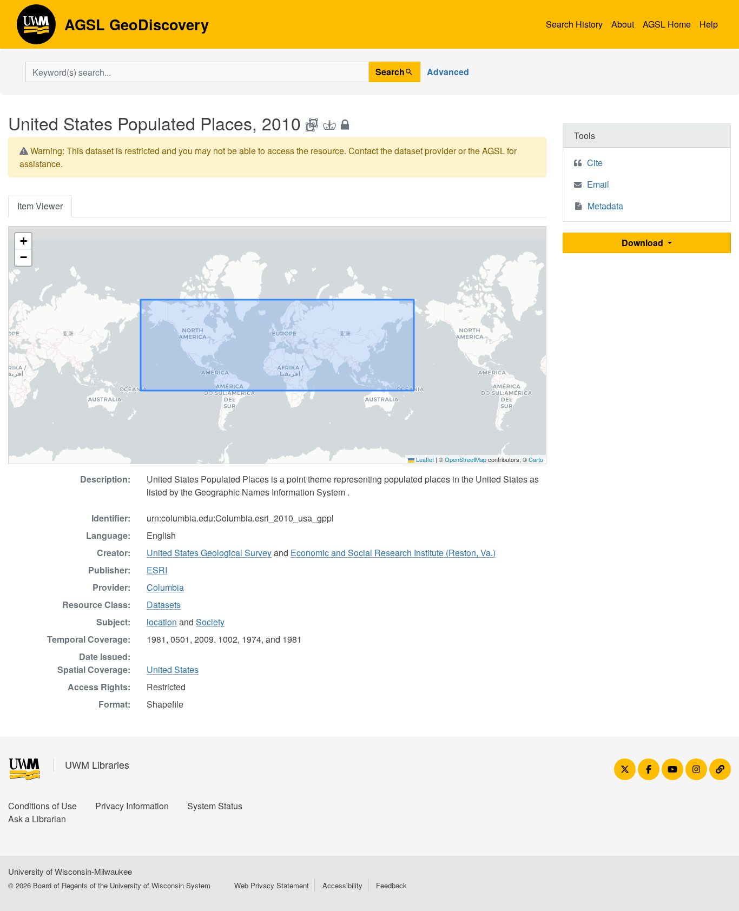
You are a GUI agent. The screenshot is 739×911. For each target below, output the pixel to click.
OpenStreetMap (465, 459)
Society (210, 622)
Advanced (448, 71)
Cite (595, 162)
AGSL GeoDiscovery (36, 28)
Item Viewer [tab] (40, 206)
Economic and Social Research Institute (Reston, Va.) (393, 552)
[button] (23, 241)
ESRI (157, 570)
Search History (574, 24)
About (622, 24)
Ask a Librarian (37, 819)
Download (643, 242)
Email (598, 184)
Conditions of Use (42, 806)
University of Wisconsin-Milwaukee (70, 871)
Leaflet (424, 459)
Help (709, 24)
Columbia (165, 587)
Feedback (391, 885)
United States (173, 669)
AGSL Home (667, 24)
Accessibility (342, 885)
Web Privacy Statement (271, 885)
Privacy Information (132, 806)
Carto (536, 459)
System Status (214, 806)
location (162, 622)
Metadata (605, 206)
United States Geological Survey (209, 552)
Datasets (164, 604)
